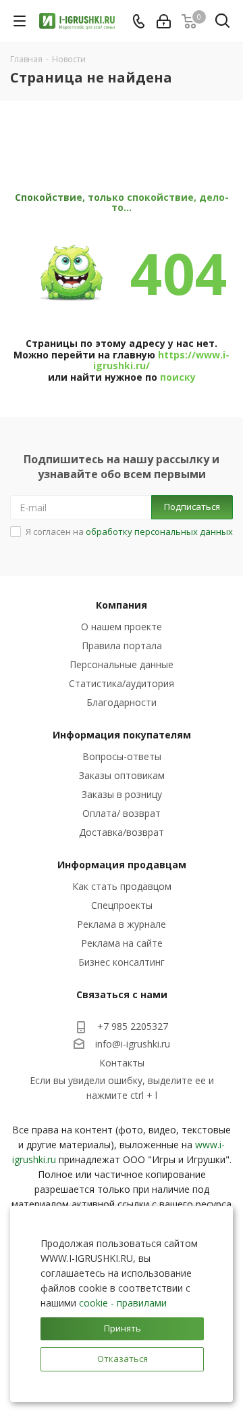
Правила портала (122, 645)
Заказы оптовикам (122, 775)
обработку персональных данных (159, 531)
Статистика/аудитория (121, 683)
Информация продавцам (121, 864)
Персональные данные (121, 664)
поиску (178, 377)
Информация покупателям (122, 734)
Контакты (121, 1062)
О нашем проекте (121, 626)
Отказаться (122, 1358)
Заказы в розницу (122, 794)
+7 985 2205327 (132, 1026)
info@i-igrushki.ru (132, 1043)
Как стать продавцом (121, 886)
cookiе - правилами (123, 1302)
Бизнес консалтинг (121, 962)
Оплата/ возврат (121, 813)
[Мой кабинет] (164, 21)
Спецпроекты (122, 905)
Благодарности (121, 702)
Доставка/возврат (121, 832)
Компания (121, 604)
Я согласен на (129, 531)
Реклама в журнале (121, 924)
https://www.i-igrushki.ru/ (161, 360)
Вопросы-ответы (121, 756)
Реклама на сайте (122, 943)
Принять (122, 1328)
